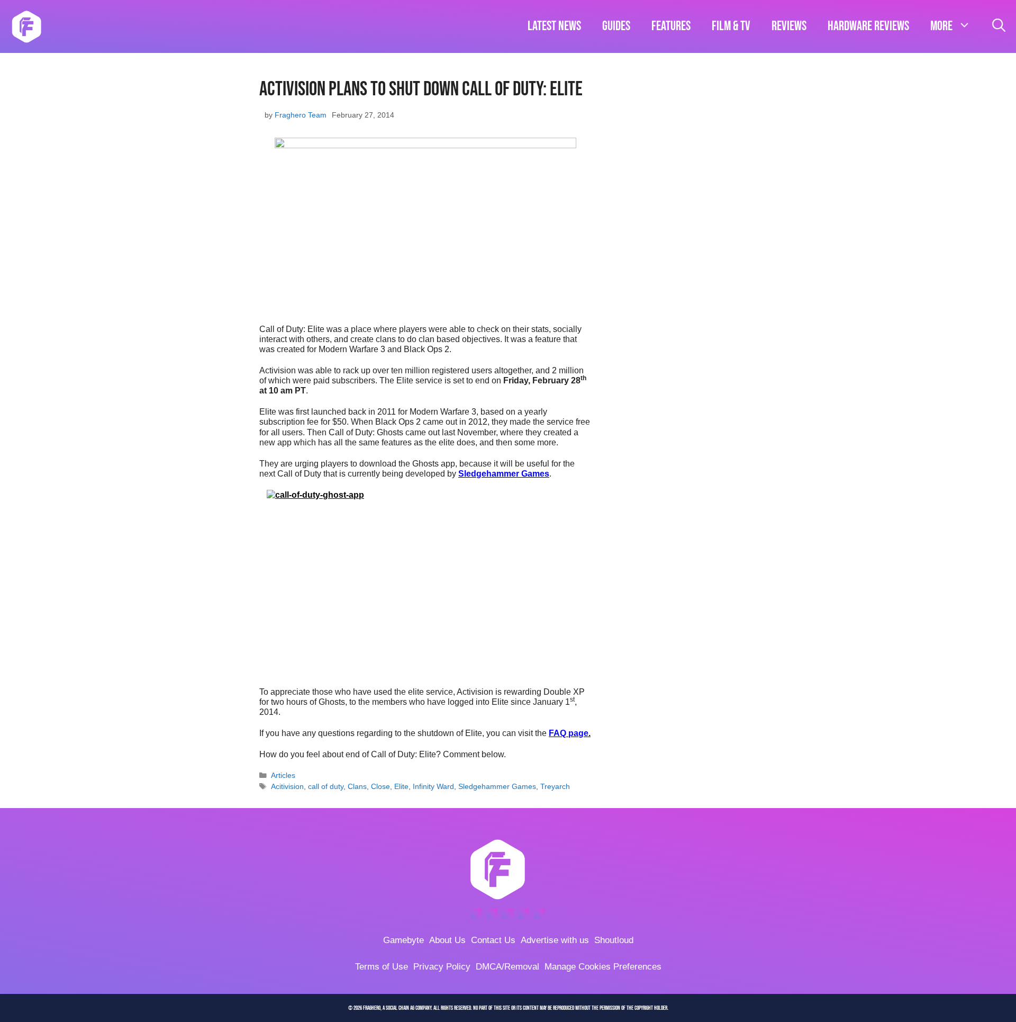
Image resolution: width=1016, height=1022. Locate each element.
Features (671, 26)
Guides (616, 26)
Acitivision (287, 787)
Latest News (554, 26)
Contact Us (493, 940)
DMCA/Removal (507, 967)
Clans (357, 787)
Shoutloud (613, 940)
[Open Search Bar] (999, 26)
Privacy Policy (441, 967)
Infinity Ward (433, 787)
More (941, 26)
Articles (283, 775)
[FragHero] (26, 26)
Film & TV (731, 26)
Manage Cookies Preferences (603, 967)
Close (380, 787)
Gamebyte (403, 940)
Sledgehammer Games (497, 787)
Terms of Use (381, 967)
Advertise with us (555, 940)
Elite (401, 787)
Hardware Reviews (868, 26)
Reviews (789, 26)
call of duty (325, 787)
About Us (447, 940)
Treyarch (555, 787)
